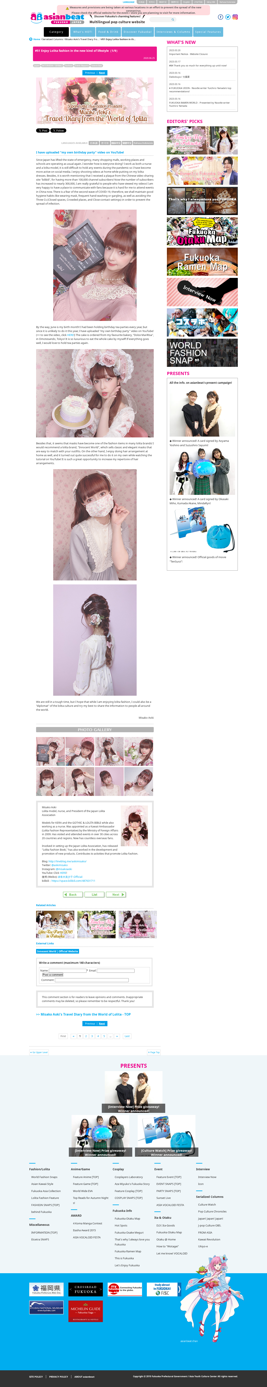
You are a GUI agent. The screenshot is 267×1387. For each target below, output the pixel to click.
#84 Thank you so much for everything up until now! (198, 65)
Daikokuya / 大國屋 (179, 76)
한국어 (152, 2)
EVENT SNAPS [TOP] (168, 1184)
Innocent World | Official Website (57, 951)
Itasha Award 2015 (84, 1230)
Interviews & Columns (173, 32)
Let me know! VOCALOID (171, 1253)
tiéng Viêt (211, 2)
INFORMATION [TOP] (44, 1232)
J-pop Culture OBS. (209, 1225)
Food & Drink (108, 32)
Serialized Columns (52, 39)
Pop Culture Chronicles (212, 1211)
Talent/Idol (96, 65)
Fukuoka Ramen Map (128, 1251)
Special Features (208, 32)
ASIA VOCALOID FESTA (170, 1205)
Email (92, 970)
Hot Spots (121, 1225)
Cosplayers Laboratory (129, 1177)
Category (56, 32)
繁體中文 (175, 2)
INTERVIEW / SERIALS (52, 65)
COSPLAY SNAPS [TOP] (128, 1198)
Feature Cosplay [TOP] (128, 1191)
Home (36, 39)
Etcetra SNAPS (40, 1239)
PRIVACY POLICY (58, 1376)
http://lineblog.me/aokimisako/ (68, 861)
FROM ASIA (205, 1232)
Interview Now (207, 1177)
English (186, 2)
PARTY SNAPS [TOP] (168, 1191)
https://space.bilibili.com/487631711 (73, 881)
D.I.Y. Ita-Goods (165, 1225)
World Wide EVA (83, 1191)
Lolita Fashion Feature (45, 1198)
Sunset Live (163, 1198)
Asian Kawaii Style (42, 1184)
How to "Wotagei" (167, 1246)
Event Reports (82, 65)
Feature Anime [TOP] (86, 1177)
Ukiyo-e (203, 1246)
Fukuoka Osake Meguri (129, 1232)
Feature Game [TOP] (85, 1184)
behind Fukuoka (41, 1212)
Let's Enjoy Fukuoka (127, 1265)
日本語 (141, 2)
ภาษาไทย (198, 2)
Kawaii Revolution (209, 1239)
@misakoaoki (64, 869)
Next (102, 72)
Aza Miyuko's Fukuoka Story (132, 1184)
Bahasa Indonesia (227, 2)
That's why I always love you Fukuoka (132, 1242)
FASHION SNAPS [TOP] (45, 1205)
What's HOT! (82, 32)
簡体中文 (163, 2)
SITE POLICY (36, 1376)
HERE (70, 335)
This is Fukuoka (124, 1258)
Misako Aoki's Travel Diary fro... (82, 39)
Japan (37, 65)
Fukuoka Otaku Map (127, 1218)
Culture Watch (207, 1204)
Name (44, 970)
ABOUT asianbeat (84, 1376)
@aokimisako (60, 865)
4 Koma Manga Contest (87, 1223)
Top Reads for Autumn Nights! (90, 1200)
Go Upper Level (40, 1052)
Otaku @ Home (166, 1239)
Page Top (155, 1052)
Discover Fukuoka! (138, 32)
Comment (47, 980)
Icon (201, 1184)
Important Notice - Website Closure (188, 54)
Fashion (69, 65)
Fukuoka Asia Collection (46, 1191)
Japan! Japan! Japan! (210, 1218)
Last (127, 1036)
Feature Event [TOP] (168, 1177)
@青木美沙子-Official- (70, 877)
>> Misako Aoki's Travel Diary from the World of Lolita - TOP (83, 1014)
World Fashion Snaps (44, 1177)
